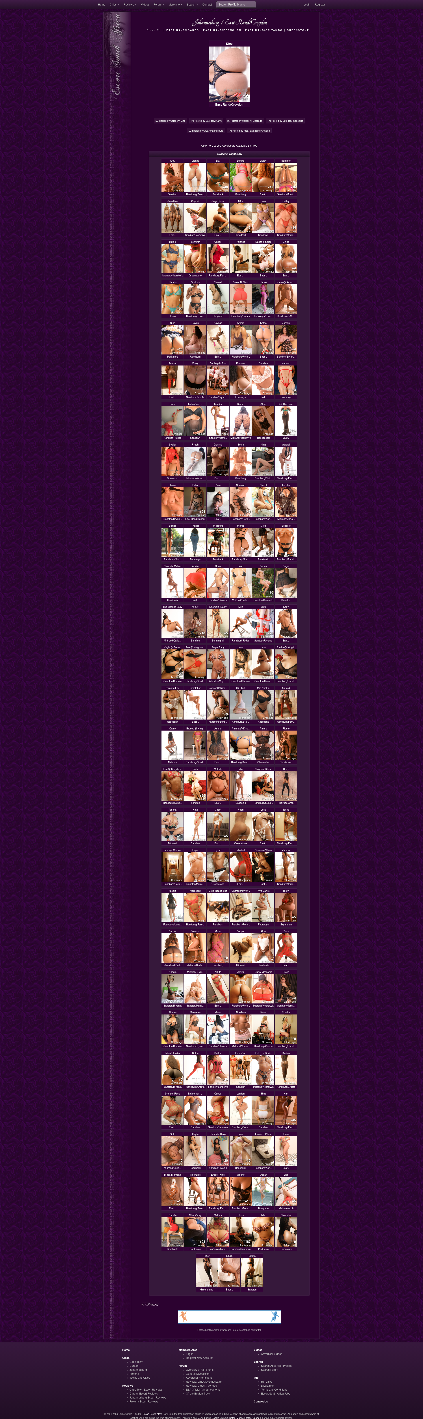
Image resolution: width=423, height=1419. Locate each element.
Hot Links (266, 1381)
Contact (207, 4)
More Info (174, 4)
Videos (145, 4)
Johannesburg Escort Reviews (148, 1397)
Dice (229, 43)
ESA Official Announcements (203, 1389)
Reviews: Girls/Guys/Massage (204, 1381)
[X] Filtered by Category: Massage (244, 120)
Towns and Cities (140, 1377)
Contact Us (261, 1401)
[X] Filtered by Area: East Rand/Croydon (249, 130)
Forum (157, 4)
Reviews (129, 4)
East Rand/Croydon (229, 104)
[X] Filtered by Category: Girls (170, 120)
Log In (189, 1354)
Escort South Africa (152, 1413)
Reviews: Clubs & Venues (201, 1385)
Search (191, 4)
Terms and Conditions (274, 1389)
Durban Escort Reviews (144, 1393)
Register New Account (199, 1357)
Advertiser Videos (271, 1354)
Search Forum (269, 1369)
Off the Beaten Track (198, 1393)
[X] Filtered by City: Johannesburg (206, 130)
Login (307, 4)
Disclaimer (267, 1385)
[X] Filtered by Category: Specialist (285, 120)
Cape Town (136, 1361)
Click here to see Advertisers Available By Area (229, 145)
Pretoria (134, 1373)
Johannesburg (138, 1369)
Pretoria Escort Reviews (144, 1401)
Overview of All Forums (199, 1369)
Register (320, 4)
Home (101, 4)
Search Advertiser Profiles (276, 1365)
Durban (134, 1365)
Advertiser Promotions (199, 1377)
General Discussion (198, 1373)
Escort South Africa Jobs (275, 1393)
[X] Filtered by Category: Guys (206, 120)
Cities (113, 4)
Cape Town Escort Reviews (146, 1389)
